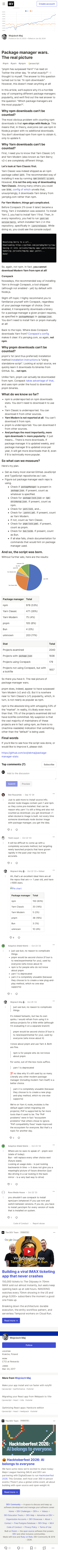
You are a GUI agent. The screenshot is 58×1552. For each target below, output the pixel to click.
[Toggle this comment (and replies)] (3, 800)
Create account (47, 3)
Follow (29, 1345)
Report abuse (39, 1223)
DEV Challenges (23, 1511)
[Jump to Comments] (20, 1548)
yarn (13, 63)
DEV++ (36, 1511)
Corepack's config (38, 333)
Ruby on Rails (27, 1537)
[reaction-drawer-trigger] (7, 1548)
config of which (22, 189)
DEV (14, 1534)
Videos (45, 1511)
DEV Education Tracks (13, 1515)
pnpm (22, 63)
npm (5, 63)
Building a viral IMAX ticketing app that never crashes (28, 1273)
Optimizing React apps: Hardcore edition (23, 1409)
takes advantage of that (40, 380)
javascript (33, 63)
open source (28, 1531)
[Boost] (44, 1548)
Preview (26, 783)
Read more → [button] (11, 1320)
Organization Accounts (16, 1519)
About (47, 1519)
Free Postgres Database (24, 1523)
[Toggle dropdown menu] (54, 793)
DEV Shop (42, 1523)
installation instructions (24, 359)
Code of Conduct (20, 1223)
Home (11, 1511)
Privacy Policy (31, 1527)
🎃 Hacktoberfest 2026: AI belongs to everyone (23, 1462)
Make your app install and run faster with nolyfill (27, 1387)
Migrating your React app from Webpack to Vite (26, 1398)
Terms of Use (45, 1527)
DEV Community (13, 1504)
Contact (7, 1523)
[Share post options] (53, 1548)
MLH (52, 1523)
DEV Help (30, 1515)
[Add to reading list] (33, 1548)
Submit (11, 783)
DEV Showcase (35, 1519)
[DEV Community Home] (11, 4)
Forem (14, 1531)
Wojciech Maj (16, 35)
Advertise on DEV (44, 1515)
